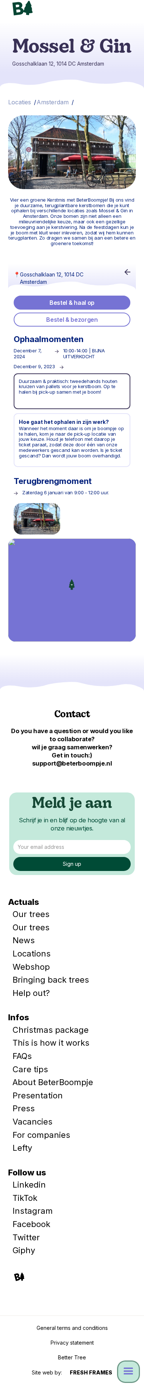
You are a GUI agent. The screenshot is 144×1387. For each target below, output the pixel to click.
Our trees (31, 914)
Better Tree (72, 1357)
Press (24, 1108)
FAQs (22, 1056)
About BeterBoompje (53, 1082)
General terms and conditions (72, 1328)
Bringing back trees (51, 980)
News (24, 940)
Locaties (19, 102)
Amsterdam (53, 102)
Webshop (31, 967)
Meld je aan (72, 804)
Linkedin (29, 1184)
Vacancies (32, 1121)
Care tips (30, 1069)
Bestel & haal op (72, 302)
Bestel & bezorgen (72, 319)
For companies (41, 1135)
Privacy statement (72, 1342)
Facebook (31, 1224)
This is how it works (51, 1043)
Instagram (33, 1211)
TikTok (25, 1198)
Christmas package (51, 1030)
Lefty (22, 1148)
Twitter (26, 1237)
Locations (32, 953)
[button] (126, 10)
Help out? (31, 993)
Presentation (38, 1095)
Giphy (24, 1250)
